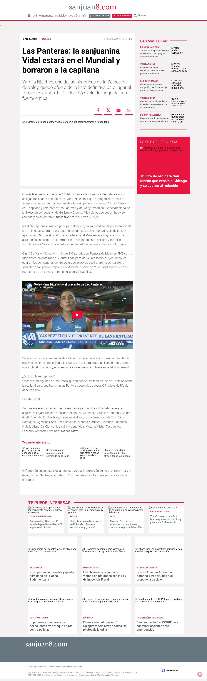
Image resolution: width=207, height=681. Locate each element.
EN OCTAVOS (36, 567)
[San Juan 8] (46, 647)
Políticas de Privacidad (56, 667)
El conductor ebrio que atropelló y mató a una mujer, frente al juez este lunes (154, 87)
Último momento (43, 15)
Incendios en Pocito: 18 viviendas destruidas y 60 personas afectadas (152, 70)
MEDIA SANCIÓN (91, 567)
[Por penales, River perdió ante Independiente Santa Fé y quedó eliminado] (46, 512)
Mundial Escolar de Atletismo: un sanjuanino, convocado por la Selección (126, 524)
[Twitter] (108, 110)
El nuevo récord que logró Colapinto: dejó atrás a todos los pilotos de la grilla (117, 454)
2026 (112, 516)
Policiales (61, 15)
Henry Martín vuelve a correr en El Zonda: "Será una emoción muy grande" (86, 524)
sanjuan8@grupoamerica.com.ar (64, 675)
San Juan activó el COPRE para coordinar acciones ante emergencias (158, 625)
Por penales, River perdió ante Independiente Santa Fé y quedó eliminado (46, 524)
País (83, 15)
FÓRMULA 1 (89, 617)
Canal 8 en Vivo (123, 15)
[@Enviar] (118, 110)
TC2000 (73, 516)
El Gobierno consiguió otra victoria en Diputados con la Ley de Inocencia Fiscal (104, 575)
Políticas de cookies (75, 667)
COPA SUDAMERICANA (41, 516)
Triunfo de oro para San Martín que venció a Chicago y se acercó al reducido (155, 53)
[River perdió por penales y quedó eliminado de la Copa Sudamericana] (33, 453)
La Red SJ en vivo (100, 15)
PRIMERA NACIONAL (150, 47)
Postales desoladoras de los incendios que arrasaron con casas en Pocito (153, 104)
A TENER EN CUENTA (147, 567)
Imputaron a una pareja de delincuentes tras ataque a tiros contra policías (51, 625)
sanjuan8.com (33, 673)
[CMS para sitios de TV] (162, 670)
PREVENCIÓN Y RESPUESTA (150, 617)
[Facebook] (98, 110)
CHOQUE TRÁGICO (149, 81)
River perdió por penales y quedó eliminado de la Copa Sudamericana (57, 454)
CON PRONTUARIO (39, 617)
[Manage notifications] (199, 674)
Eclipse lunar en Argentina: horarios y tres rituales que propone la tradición (155, 575)
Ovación (73, 15)
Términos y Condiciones (37, 667)
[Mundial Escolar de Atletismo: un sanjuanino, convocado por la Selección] (126, 512)
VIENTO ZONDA (147, 98)
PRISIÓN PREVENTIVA (150, 115)
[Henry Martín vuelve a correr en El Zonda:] (86, 512)
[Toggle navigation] (29, 15)
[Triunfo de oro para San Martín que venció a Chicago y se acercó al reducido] (163, 507)
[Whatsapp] (128, 110)
